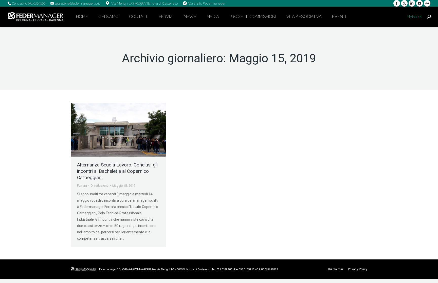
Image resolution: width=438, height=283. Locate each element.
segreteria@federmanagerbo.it (77, 3)
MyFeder (414, 16)
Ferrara (82, 185)
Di (99, 185)
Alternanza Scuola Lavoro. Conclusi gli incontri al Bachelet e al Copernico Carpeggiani (117, 171)
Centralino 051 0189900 (28, 3)
